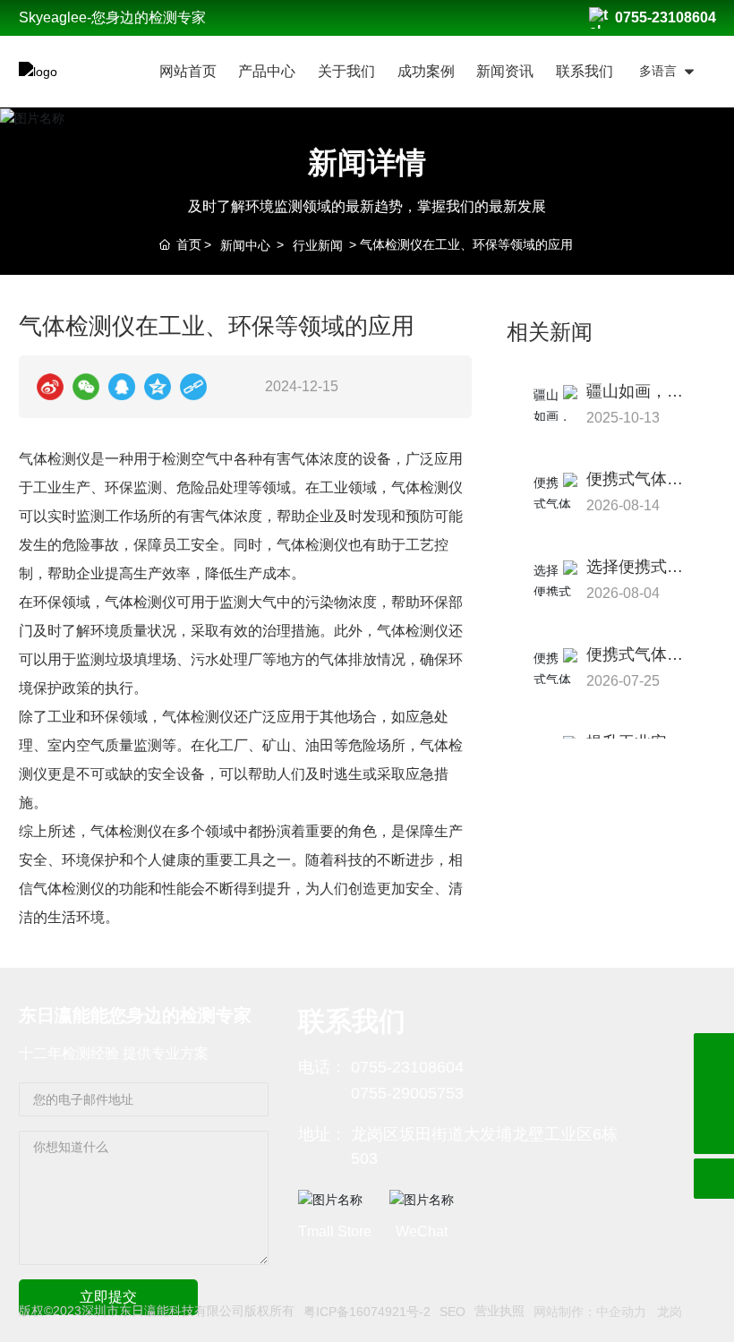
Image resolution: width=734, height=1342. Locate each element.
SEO (452, 1311)
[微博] (50, 386)
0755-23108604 (665, 17)
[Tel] (714, 1093)
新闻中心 (245, 245)
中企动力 (621, 1311)
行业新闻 (318, 245)
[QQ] (121, 386)
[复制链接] (193, 386)
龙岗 (669, 1311)
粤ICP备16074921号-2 (367, 1311)
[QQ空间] (157, 386)
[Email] (714, 1053)
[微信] (86, 386)
